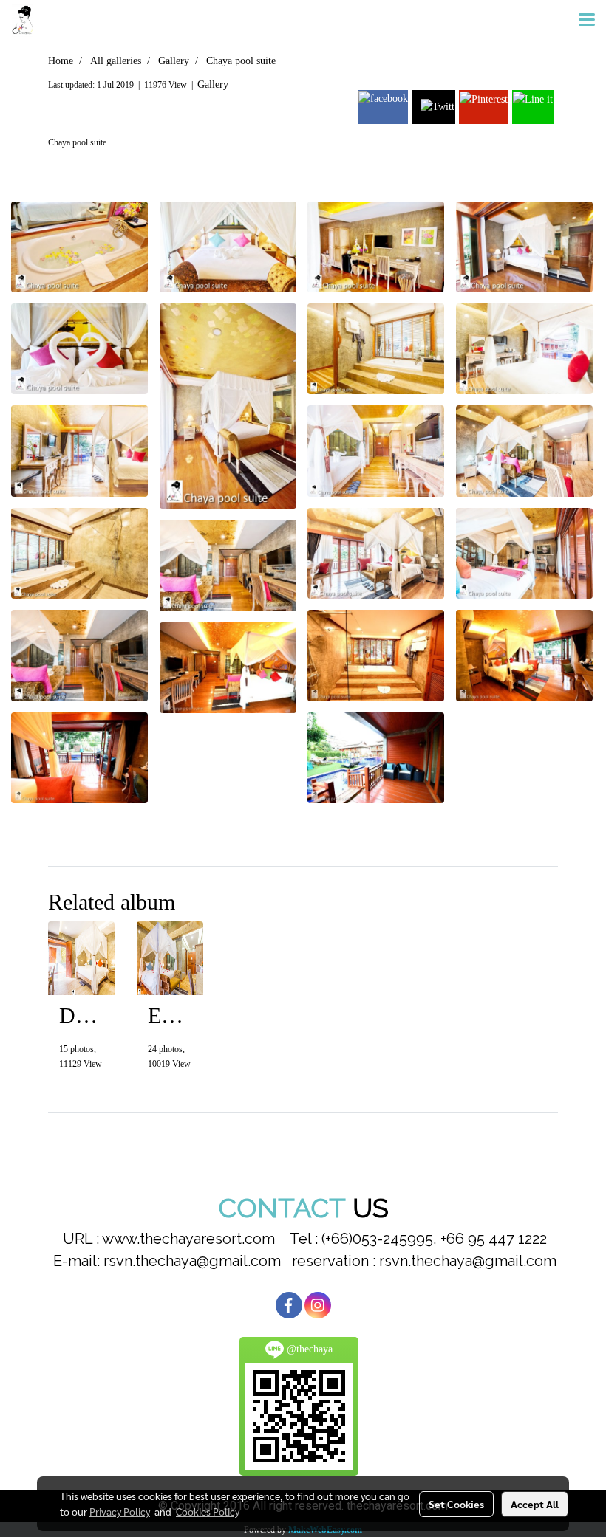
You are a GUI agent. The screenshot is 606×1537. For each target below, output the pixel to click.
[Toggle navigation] (587, 20)
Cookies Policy (207, 1511)
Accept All (535, 1503)
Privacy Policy (119, 1511)
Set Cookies (456, 1503)
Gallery (212, 84)
